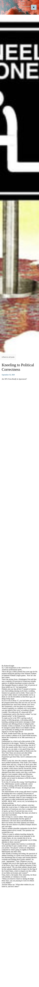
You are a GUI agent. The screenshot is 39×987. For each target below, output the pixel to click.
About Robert (25, 6)
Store (22, 9)
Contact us (24, 11)
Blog (22, 4)
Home (23, 1)
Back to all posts (8, 357)
